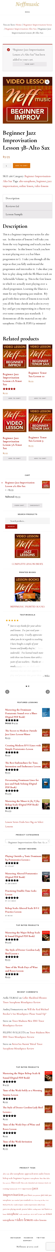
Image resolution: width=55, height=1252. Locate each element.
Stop (28, 694)
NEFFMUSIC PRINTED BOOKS (27, 606)
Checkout (35, 505)
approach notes (31, 1181)
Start (26, 694)
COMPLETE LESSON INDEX (27, 564)
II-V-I (20, 1197)
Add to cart (21, 165)
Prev (7, 700)
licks (32, 1208)
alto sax (6, 1181)
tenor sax (41, 1222)
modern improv (19, 1213)
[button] (47, 82)
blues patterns (7, 1191)
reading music (37, 1217)
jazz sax (44, 1202)
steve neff (34, 1222)
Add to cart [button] (15, 398)
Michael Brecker (8, 1213)
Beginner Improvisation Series (37, 24)
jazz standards (25, 1208)
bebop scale (8, 1186)
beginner (41, 181)
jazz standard (16, 1208)
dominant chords (43, 1191)
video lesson (24, 1227)
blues (41, 1186)
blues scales (24, 1191)
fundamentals (13, 1197)
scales (21, 1222)
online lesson (26, 186)
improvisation (27, 1197)
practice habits (27, 1217)
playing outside (15, 1217)
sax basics (46, 1217)
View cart (30, 64)
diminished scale (33, 1191)
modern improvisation (30, 1213)
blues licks (46, 1186)
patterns (6, 1217)
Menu (27, 12)
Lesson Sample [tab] (14, 214)
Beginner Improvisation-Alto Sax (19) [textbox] (26, 850)
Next (48, 700)
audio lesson (44, 1181)
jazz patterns (36, 1203)
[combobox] (27, 849)
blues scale (15, 1190)
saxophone (13, 1221)
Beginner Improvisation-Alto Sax (20, 28)
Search (11, 526)
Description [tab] (12, 198)
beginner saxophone (31, 1186)
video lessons (41, 186)
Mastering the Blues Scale (42, 1208)
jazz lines (28, 1203)
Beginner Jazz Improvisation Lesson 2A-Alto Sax (20, 484)
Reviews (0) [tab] (12, 206)
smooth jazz (26, 1222)
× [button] (2, 483)
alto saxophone (27, 181)
